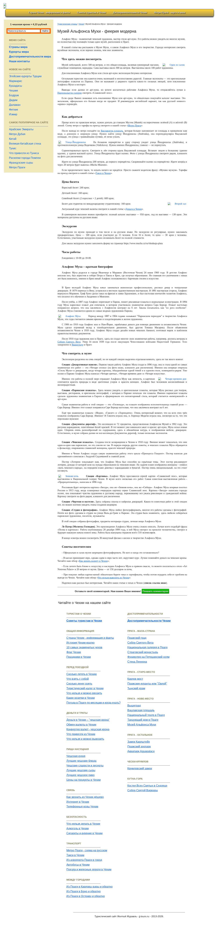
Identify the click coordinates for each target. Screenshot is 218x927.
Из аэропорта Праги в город (84, 859)
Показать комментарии (155, 591)
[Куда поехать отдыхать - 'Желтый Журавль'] (109, 5)
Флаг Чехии (73, 652)
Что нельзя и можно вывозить (85, 738)
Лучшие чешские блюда (81, 760)
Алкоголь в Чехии (77, 828)
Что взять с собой (77, 678)
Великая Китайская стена (25, 143)
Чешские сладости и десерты (85, 765)
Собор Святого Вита (140, 642)
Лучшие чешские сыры (80, 770)
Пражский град (136, 637)
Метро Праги (17, 167)
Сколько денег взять (79, 683)
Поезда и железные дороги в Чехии (88, 869)
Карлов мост (135, 678)
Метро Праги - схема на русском (86, 850)
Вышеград (134, 705)
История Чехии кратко (80, 642)
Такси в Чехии (103, 173)
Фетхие (13, 109)
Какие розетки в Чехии (80, 697)
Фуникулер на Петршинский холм (148, 656)
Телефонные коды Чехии (82, 806)
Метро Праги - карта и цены (169, 12)
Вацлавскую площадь (112, 131)
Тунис (12, 148)
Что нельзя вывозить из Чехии (113, 577)
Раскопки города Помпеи (25, 157)
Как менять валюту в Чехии (93, 561)
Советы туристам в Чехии (91, 12)
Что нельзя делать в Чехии (83, 823)
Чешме (13, 90)
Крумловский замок (139, 768)
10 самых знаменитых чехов (84, 647)
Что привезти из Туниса (24, 153)
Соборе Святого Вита (69, 342)
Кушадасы (15, 85)
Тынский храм (136, 688)
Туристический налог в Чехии (85, 688)
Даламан (14, 104)
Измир (13, 114)
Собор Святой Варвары (142, 790)
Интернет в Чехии (77, 801)
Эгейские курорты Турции (25, 76)
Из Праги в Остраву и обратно (85, 896)
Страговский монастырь (142, 652)
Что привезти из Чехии (80, 734)
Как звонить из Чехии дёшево (85, 797)
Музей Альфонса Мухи (141, 724)
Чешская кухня (75, 756)
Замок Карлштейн (138, 741)
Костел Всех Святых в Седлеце (147, 785)
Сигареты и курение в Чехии (84, 833)
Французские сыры (21, 162)
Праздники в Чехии (78, 656)
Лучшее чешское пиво (80, 775)
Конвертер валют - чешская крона (87, 729)
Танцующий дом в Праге (142, 719)
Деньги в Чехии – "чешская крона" (88, 719)
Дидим (13, 100)
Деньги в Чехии (133, 209)
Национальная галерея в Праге (147, 647)
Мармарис (15, 81)
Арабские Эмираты (21, 129)
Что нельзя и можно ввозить (84, 693)
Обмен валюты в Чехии (81, 724)
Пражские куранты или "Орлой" (147, 683)
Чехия (81, 24)
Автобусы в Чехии (78, 864)
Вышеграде (77, 344)
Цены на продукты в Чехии (83, 779)
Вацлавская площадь (140, 710)
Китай (12, 138)
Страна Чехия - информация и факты (49, 12)
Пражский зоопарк (139, 746)
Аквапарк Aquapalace (141, 751)
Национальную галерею (69, 93)
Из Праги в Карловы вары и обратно (89, 886)
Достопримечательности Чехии (130, 12)
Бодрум (14, 95)
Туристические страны (67, 24)
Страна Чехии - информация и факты (90, 637)
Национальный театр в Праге (146, 715)
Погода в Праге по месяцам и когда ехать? (93, 702)
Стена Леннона (137, 661)
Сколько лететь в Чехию (81, 674)
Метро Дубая (17, 134)
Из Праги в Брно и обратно (83, 891)
